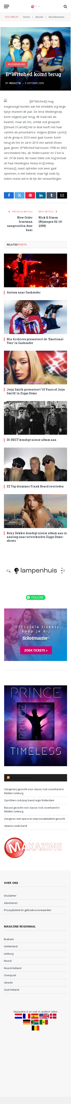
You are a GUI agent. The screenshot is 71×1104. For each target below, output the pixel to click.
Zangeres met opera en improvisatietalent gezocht (34, 818)
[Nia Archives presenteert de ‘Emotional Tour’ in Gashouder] (35, 317)
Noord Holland (12, 968)
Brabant (9, 939)
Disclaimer (10, 895)
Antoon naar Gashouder (24, 292)
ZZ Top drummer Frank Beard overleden (35, 486)
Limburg (8, 953)
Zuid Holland (11, 989)
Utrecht (8, 982)
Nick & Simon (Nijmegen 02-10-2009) (50, 222)
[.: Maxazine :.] (35, 6)
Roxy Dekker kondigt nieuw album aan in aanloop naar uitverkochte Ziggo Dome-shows (37, 536)
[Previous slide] (7, 570)
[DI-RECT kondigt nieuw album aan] (35, 418)
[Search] (65, 6)
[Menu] (6, 6)
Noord (7, 961)
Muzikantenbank (21, 778)
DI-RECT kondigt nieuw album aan (31, 440)
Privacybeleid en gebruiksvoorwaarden (27, 910)
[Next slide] (63, 570)
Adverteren (11, 903)
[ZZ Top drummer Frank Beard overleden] (35, 464)
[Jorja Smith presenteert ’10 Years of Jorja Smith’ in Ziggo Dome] (35, 367)
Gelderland (11, 946)
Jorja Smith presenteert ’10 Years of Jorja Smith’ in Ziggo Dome (36, 391)
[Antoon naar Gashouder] (35, 270)
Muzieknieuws (16, 64)
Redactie (15, 83)
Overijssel (10, 975)
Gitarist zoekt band (15, 826)
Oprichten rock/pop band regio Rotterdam (29, 800)
